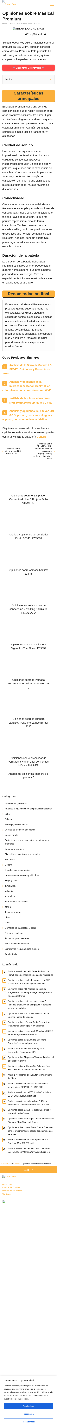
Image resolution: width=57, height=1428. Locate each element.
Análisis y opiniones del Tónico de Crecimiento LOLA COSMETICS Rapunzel (30, 1094)
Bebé (7, 814)
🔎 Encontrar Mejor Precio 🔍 (28, 68)
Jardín (8, 907)
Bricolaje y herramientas (16, 824)
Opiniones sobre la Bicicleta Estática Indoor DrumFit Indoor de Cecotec (28, 1015)
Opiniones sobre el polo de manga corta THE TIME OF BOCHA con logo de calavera (29, 982)
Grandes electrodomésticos (18, 870)
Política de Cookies (11, 1187)
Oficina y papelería (14, 933)
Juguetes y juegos (13, 912)
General (8, 864)
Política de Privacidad (12, 1190)
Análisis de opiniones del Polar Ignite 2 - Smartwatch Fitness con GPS (26, 1050)
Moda (7, 922)
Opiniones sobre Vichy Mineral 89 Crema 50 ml (13, 451)
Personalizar (28, 1414)
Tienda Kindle (11, 954)
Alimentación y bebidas (16, 803)
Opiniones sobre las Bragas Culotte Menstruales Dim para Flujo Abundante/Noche (31, 1120)
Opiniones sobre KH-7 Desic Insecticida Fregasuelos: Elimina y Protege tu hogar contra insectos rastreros (30, 992)
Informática (10, 896)
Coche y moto (11, 835)
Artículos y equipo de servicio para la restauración (28, 808)
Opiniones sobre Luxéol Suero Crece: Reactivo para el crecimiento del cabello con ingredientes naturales (30, 1131)
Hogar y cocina (12, 880)
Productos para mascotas (17, 938)
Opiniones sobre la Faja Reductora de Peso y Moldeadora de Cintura (29, 1112)
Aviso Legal (7, 1184)
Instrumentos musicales (16, 901)
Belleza (8, 819)
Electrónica (10, 859)
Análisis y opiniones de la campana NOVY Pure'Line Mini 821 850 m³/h (28, 1141)
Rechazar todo (28, 1422)
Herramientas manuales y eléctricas (22, 875)
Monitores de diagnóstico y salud (20, 928)
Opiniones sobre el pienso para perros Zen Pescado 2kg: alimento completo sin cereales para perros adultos (29, 1004)
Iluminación (10, 886)
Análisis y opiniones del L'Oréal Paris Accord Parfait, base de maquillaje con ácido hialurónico (30, 973)
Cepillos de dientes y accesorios (20, 829)
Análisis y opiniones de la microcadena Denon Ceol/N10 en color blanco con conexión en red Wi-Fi (26, 386)
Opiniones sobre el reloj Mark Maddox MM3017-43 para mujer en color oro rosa (31, 1033)
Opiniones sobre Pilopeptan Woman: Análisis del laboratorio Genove (31, 1059)
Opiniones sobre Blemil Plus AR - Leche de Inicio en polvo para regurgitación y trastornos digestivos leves (42, 451)
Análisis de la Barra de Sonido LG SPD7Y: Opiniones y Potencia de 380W (27, 369)
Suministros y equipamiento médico (22, 949)
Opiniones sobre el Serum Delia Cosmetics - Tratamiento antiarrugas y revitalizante (29, 1024)
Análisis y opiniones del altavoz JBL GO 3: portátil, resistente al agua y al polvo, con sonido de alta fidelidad (28, 415)
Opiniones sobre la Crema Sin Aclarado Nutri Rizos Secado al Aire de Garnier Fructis (29, 1068)
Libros (8, 917)
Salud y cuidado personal (17, 943)
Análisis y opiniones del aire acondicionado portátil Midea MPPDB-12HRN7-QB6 (28, 1085)
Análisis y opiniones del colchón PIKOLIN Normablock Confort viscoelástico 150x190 (28, 1103)
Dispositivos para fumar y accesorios (22, 854)
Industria (9, 891)
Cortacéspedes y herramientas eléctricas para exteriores (27, 842)
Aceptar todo (28, 1406)
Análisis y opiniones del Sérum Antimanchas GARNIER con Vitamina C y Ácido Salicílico (29, 1150)
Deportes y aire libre (14, 849)
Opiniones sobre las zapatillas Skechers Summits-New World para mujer (27, 1041)
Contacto (6, 1194)
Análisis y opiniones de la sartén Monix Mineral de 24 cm (30, 1077)
